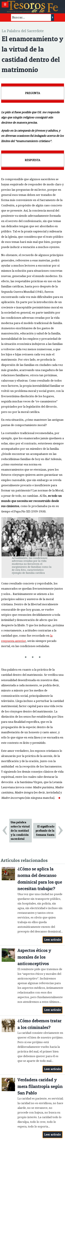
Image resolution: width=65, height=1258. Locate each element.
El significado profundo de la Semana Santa (45, 830)
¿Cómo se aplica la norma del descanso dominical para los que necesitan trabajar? (40, 878)
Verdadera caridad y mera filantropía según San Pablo (40, 1086)
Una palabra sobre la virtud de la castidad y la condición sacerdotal (20, 830)
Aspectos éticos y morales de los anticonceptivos (34, 957)
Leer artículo (52, 939)
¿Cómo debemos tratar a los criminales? (40, 1024)
